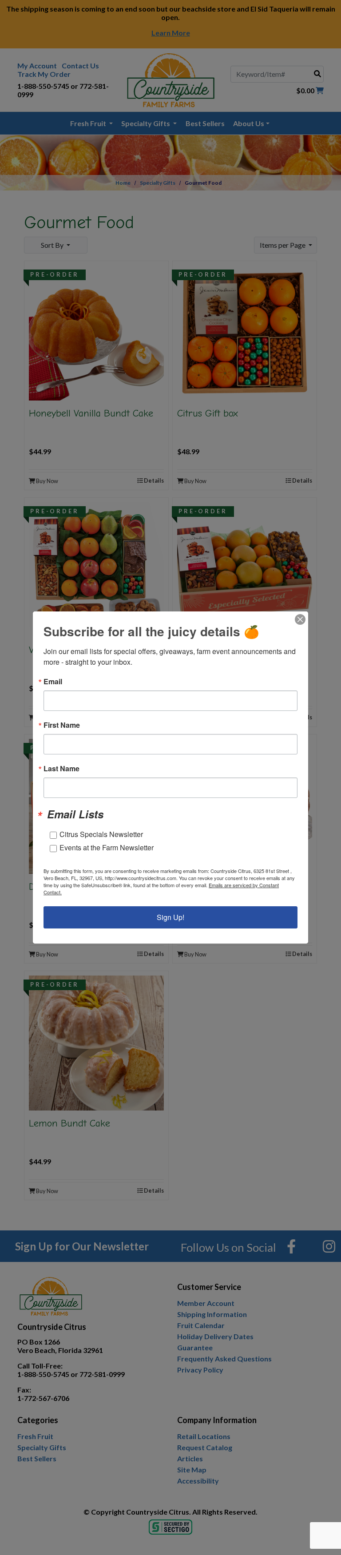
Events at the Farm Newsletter (106, 847)
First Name (62, 725)
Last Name (61, 768)
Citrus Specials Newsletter (101, 834)
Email (53, 681)
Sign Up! (170, 917)
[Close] (300, 619)
